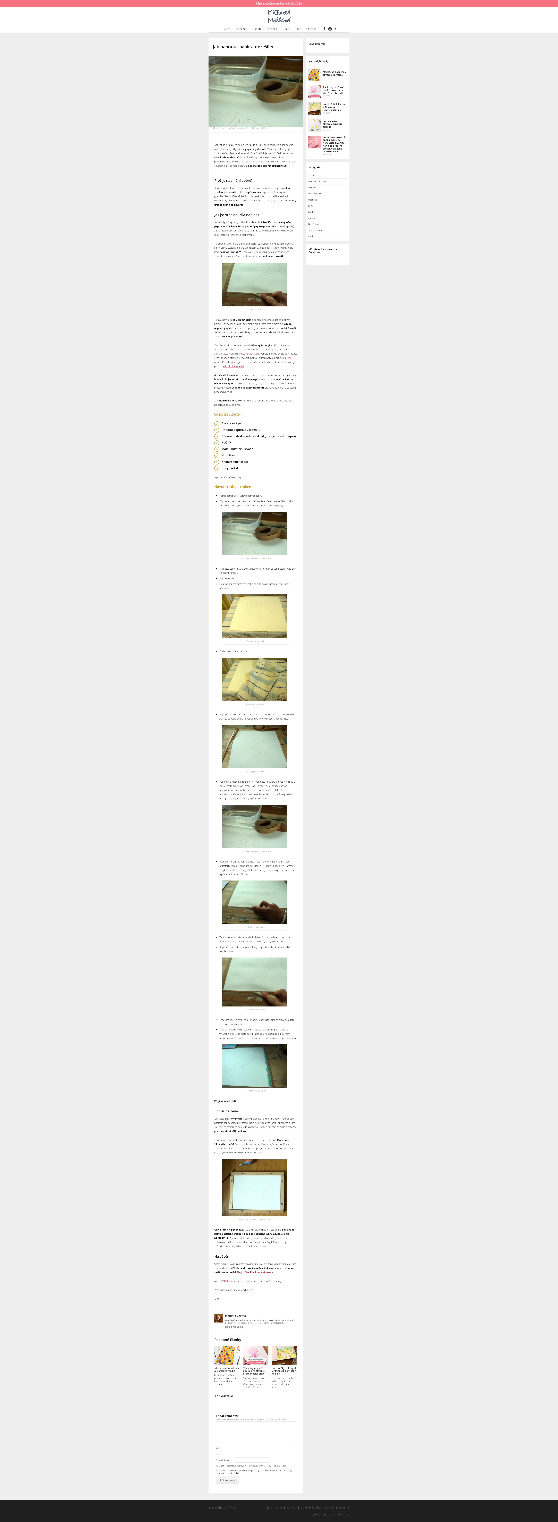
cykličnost (312, 187)
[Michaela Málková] (279, 16)
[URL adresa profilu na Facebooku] (230, 1327)
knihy (310, 205)
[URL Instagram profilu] (238, 1327)
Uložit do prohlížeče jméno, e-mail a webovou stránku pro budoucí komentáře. (253, 1465)
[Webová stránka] (226, 1327)
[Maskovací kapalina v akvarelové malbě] (227, 1355)
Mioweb (344, 1514)
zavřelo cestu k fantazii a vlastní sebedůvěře (236, 353)
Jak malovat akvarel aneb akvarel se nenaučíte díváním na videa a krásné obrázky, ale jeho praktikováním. (334, 144)
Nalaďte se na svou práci (237, 1281)
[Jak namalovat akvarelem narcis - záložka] (314, 125)
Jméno (219, 1448)
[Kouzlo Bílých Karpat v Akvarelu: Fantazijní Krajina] (284, 1355)
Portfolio (271, 29)
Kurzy (226, 29)
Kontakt (311, 29)
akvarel (311, 175)
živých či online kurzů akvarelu (255, 1272)
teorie (311, 236)
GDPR (304, 1507)
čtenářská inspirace (317, 181)
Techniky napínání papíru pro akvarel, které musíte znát (254, 1370)
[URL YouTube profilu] (234, 1327)
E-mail (219, 1454)
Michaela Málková (239, 128)
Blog (297, 29)
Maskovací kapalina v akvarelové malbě (226, 1369)
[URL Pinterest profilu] (241, 1327)
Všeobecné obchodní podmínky (330, 1507)
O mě (285, 29)
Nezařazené (314, 224)
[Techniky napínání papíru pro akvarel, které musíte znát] (255, 1355)
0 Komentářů (260, 128)
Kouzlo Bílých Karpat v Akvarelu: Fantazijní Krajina (284, 1370)
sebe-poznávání (315, 230)
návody (311, 218)
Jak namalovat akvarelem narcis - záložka (333, 123)
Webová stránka (223, 1460)
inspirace (312, 199)
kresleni (311, 212)
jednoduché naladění (233, 366)
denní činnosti (314, 193)
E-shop (256, 29)
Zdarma (241, 29)
